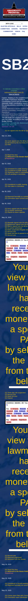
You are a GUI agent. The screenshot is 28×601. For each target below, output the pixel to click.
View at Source (14, 94)
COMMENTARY (8, 31)
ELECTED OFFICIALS (8, 26)
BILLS (19, 26)
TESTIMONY (23, 29)
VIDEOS (17, 31)
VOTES (25, 26)
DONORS (15, 29)
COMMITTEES (5, 29)
